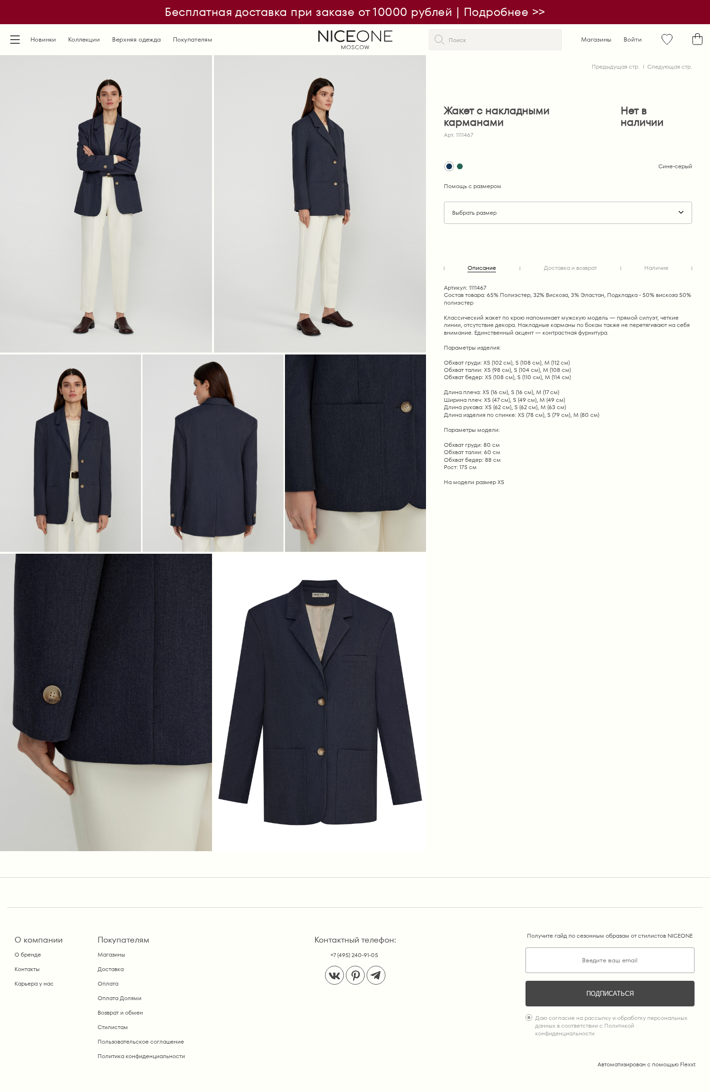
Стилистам (113, 1027)
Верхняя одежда (136, 39)
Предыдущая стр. (615, 66)
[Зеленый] (460, 166)
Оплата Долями (120, 998)
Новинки (43, 39)
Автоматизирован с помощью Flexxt (646, 1064)
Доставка (111, 969)
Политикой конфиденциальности (584, 1029)
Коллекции (84, 39)
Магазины (596, 39)
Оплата (108, 983)
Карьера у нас (34, 983)
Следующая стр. (669, 66)
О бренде (27, 954)
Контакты (27, 969)
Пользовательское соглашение (141, 1041)
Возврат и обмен (120, 1012)
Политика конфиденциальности (141, 1056)
